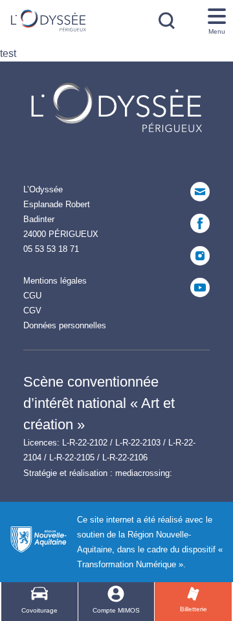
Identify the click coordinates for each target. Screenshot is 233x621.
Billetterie (193, 609)
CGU (32, 295)
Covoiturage (39, 610)
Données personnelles (64, 325)
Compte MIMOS (116, 610)
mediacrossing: (143, 473)
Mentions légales (55, 281)
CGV (32, 310)
